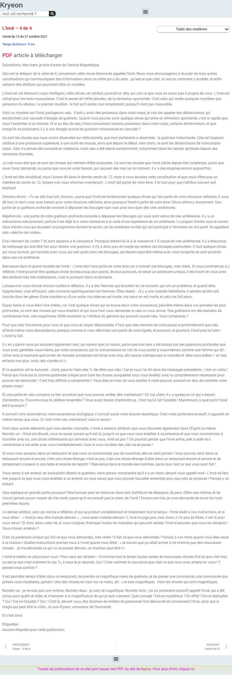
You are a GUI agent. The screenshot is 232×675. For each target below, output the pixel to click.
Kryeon (11, 5)
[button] (145, 11)
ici (193, 669)
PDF (7, 55)
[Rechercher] (52, 13)
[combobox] (24, 13)
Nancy (146, 669)
